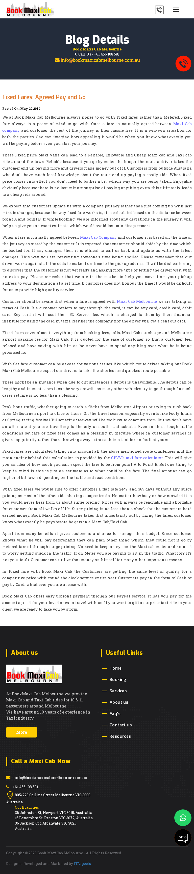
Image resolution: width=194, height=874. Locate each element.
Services (118, 691)
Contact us (121, 725)
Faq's (115, 713)
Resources (120, 736)
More (21, 732)
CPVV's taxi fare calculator (137, 457)
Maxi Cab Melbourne (137, 301)
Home (116, 668)
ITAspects (82, 863)
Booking (118, 679)
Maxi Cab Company (99, 237)
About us (119, 702)
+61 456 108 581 (25, 786)
